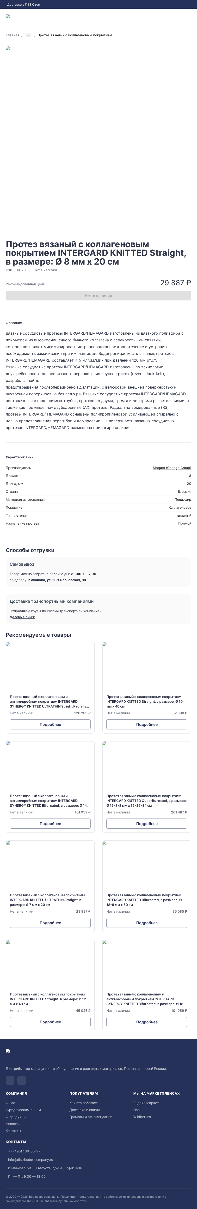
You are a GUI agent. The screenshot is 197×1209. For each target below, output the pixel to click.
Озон (137, 1110)
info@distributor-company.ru (30, 1159)
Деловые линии (22, 617)
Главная (12, 35)
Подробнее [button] (50, 724)
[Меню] (189, 18)
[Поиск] (170, 18)
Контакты (13, 1131)
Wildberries (142, 1117)
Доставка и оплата (84, 1110)
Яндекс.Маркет (146, 1103)
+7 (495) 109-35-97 (24, 1151)
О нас (10, 1103)
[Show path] (28, 35)
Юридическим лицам (23, 1110)
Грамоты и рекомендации (90, 1117)
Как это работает (83, 1103)
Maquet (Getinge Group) (172, 468)
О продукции (16, 1117)
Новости (12, 1124)
